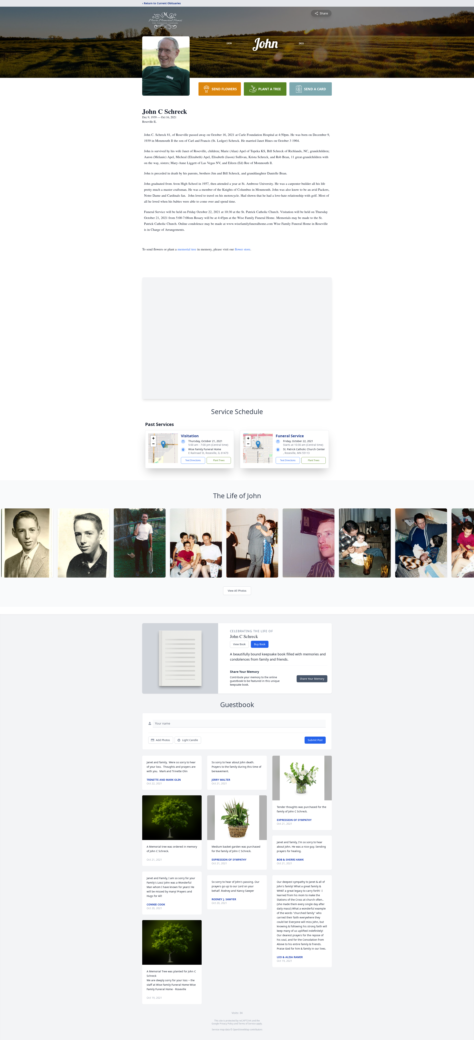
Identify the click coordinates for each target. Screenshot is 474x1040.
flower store (242, 249)
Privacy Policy (226, 1023)
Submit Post (315, 740)
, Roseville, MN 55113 (296, 453)
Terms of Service (247, 1023)
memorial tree (187, 249)
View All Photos (237, 590)
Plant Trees (219, 460)
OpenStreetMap (241, 1029)
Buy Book (259, 644)
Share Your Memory (312, 678)
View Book (239, 644)
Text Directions (193, 460)
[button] (163, 444)
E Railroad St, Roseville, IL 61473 (208, 453)
